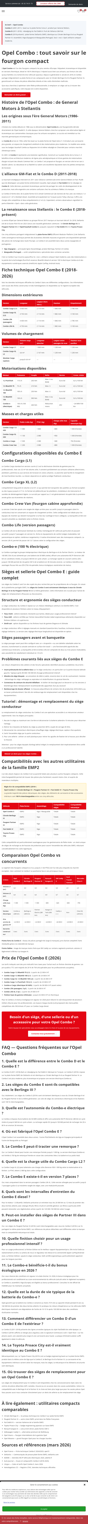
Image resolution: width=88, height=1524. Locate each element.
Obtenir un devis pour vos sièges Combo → (21, 754)
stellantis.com (53, 1454)
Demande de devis (75, 4)
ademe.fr (48, 1458)
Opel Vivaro (8, 1435)
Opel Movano (9, 1438)
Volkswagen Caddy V (12, 1432)
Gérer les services (9, 1502)
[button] (84, 1485)
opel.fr (47, 1451)
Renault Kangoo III (11, 1429)
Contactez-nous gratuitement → (44, 1034)
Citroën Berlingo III (11, 1416)
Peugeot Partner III (11, 1419)
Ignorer (25, 1521)
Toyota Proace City (11, 1425)
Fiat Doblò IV (9, 1422)
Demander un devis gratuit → (16, 95)
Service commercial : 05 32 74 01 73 (19, 3)
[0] (78, 11)
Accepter (44, 1509)
